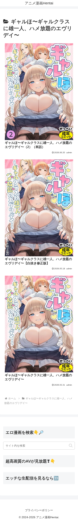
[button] (70, 445)
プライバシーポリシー (39, 510)
